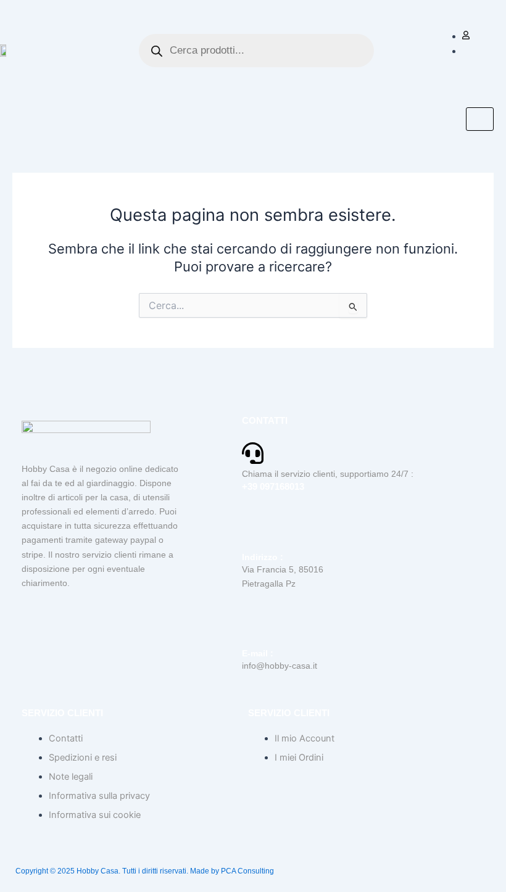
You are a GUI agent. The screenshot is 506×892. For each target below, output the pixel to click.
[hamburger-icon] (480, 119)
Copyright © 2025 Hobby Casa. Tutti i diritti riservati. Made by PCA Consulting (144, 871)
